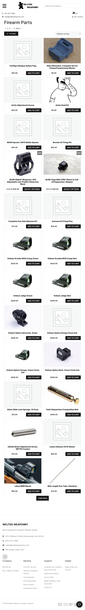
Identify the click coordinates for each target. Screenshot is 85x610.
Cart (75, 13)
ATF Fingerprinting (29, 581)
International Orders (30, 588)
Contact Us (48, 587)
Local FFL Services (29, 567)
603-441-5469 (9, 13)
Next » (18, 28)
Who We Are (6, 567)
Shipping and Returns (51, 573)
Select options (32, 189)
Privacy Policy (49, 577)
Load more (42, 498)
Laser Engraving (28, 577)
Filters (12, 34)
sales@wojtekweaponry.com (14, 17)
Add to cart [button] (34, 73)
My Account (78, 17)
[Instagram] (4, 556)
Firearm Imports (28, 584)
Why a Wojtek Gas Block (10, 571)
